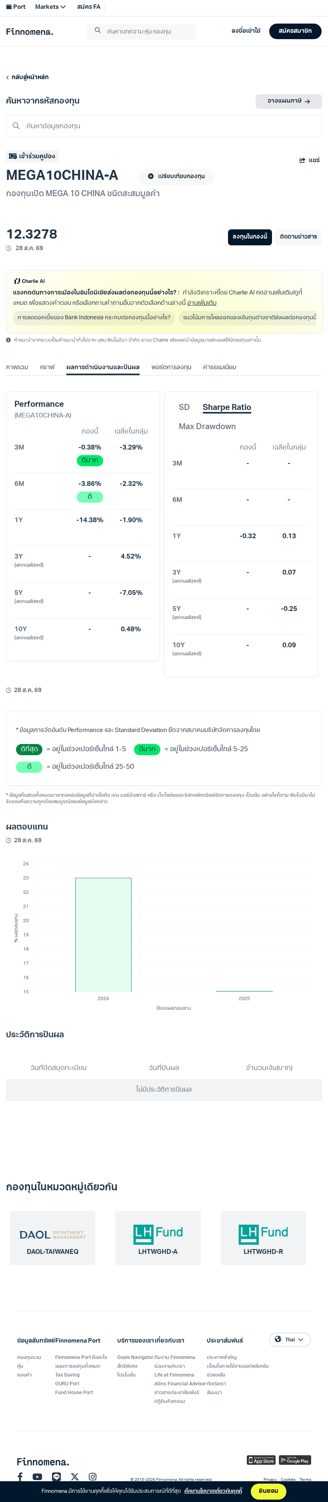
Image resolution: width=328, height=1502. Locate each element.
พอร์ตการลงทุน (171, 368)
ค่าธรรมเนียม (219, 368)
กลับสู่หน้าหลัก (29, 78)
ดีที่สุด (29, 749)
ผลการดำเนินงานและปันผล (102, 368)
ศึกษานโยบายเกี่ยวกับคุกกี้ (213, 1491)
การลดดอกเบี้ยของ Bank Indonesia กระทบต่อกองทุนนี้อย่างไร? (94, 318)
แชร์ (314, 161)
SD (184, 408)
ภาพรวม (17, 368)
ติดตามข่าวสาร (298, 237)
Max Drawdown (207, 427)
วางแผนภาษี (285, 101)
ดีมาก (90, 460)
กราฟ (47, 368)
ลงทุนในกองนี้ (250, 237)
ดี (90, 496)
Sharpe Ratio (227, 408)
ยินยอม (268, 1491)
